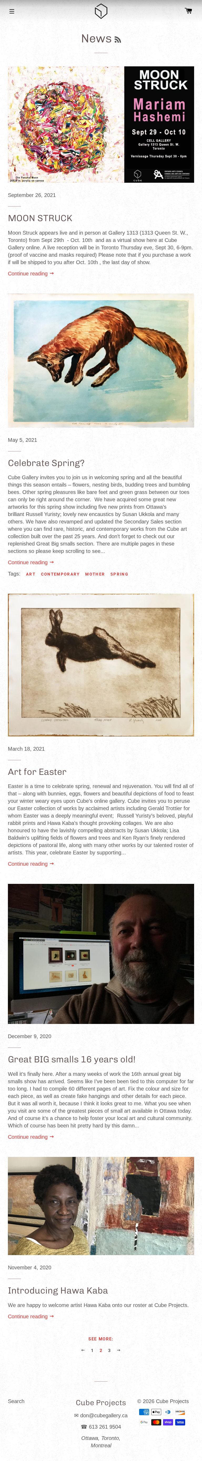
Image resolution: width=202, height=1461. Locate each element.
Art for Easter (37, 771)
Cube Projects (172, 1401)
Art (31, 574)
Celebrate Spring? (46, 463)
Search (16, 1401)
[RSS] (117, 40)
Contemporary (60, 574)
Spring (119, 574)
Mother (95, 574)
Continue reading (28, 273)
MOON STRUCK (40, 218)
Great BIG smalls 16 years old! (72, 1059)
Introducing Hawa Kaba (58, 1290)
